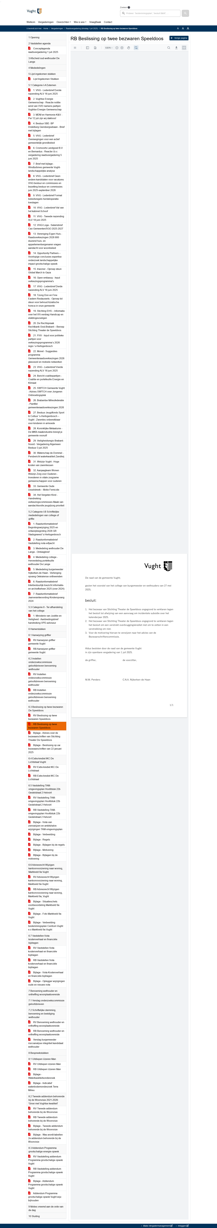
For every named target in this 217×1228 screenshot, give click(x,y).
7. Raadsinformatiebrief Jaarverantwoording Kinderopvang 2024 (46, 597)
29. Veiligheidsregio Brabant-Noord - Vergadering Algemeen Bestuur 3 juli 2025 (46, 444)
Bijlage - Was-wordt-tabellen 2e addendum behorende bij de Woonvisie (45, 1138)
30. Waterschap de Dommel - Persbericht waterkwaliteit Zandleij (46, 455)
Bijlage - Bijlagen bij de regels (49, 845)
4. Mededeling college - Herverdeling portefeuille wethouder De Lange (43, 560)
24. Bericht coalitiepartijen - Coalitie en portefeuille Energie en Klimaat (46, 379)
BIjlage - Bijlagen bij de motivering (43, 857)
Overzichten (63, 22)
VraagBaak (95, 22)
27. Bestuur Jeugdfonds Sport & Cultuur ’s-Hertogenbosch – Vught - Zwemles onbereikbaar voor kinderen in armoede (46, 418)
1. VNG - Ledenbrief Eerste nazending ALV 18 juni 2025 (44, 92)
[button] (185, 13)
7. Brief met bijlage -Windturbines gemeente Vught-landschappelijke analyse (44, 167)
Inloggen (182, 1226)
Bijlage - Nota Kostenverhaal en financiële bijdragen (45, 974)
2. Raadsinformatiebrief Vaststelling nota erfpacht (43, 541)
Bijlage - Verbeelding (44, 834)
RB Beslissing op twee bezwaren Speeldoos (42, 726)
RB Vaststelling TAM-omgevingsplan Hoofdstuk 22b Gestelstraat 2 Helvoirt (44, 813)
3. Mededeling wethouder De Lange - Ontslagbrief (45, 550)
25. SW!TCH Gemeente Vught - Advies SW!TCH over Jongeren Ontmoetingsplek (46, 391)
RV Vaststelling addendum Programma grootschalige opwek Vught (45, 1160)
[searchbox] (150, 13)
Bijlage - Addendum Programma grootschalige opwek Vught (45, 1184)
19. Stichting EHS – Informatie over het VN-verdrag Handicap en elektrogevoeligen (46, 314)
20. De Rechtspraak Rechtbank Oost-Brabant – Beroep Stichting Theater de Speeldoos (46, 327)
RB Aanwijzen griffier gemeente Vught (41, 651)
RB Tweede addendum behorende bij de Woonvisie (43, 1119)
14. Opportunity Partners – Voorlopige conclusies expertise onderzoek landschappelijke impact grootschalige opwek (45, 258)
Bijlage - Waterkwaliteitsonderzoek (41, 1076)
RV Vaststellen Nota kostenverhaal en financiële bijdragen (42, 951)
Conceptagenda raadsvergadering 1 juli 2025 (43, 50)
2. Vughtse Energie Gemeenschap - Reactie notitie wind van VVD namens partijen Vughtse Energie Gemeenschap (45, 104)
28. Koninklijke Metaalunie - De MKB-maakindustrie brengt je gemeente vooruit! (45, 432)
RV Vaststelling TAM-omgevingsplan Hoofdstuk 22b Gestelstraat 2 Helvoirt (44, 801)
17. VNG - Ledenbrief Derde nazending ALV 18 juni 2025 (45, 288)
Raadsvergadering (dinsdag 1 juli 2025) (82, 28)
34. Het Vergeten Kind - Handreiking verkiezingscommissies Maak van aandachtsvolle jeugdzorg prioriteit (46, 500)
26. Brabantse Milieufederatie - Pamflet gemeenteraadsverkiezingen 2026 (46, 404)
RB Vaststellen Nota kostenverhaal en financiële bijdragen (42, 964)
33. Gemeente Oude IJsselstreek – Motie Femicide (43, 488)
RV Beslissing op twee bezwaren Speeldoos (42, 717)
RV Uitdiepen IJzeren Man (47, 1064)
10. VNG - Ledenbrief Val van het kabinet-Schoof (46, 209)
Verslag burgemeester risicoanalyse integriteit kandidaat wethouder (45, 1043)
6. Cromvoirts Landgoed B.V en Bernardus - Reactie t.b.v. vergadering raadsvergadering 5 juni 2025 (45, 153)
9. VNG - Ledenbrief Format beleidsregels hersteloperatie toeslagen (45, 199)
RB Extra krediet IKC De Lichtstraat (43, 778)
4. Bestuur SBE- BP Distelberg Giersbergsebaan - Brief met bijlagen (46, 127)
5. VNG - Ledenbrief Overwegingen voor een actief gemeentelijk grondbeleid (43, 139)
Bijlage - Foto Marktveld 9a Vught (44, 916)
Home (45, 28)
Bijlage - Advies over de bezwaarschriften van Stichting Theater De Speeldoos (44, 736)
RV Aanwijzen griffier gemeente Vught (41, 642)
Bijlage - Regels (41, 839)
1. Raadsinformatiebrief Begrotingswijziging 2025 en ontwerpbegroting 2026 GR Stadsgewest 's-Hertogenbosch (44, 529)
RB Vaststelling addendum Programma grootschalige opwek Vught (45, 1172)
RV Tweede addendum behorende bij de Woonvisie (43, 1110)
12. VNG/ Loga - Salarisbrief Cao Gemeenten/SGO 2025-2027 (45, 227)
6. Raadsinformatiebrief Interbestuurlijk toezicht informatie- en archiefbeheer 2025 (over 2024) (46, 585)
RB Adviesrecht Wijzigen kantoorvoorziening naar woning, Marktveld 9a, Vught (45, 893)
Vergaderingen (46, 22)
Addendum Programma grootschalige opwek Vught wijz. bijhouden (45, 1197)
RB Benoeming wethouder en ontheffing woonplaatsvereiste (46, 1033)
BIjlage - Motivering (43, 850)
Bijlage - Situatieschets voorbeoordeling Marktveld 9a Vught (43, 905)
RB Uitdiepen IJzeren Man (47, 1069)
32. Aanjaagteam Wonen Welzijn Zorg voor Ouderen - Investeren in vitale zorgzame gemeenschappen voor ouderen (45, 475)
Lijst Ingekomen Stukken (46, 79)
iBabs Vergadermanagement (156, 1226)
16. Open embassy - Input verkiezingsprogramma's (44, 279)
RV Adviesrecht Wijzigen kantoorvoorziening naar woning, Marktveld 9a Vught (45, 880)
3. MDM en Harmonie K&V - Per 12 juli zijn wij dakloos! (45, 116)
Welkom (31, 22)
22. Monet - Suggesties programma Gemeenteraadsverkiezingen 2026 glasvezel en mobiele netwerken (46, 356)
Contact (108, 22)
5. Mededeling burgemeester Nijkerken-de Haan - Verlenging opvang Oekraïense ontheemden (45, 573)
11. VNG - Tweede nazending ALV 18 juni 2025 (46, 218)
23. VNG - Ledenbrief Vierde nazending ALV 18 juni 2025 (45, 369)
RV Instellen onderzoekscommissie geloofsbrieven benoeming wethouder (42, 679)
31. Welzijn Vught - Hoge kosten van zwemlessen (43, 463)
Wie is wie (79, 22)
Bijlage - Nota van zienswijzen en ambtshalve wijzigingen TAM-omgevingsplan (45, 826)
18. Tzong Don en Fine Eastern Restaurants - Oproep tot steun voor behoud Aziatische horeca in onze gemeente (45, 300)
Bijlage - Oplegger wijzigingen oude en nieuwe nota (46, 983)
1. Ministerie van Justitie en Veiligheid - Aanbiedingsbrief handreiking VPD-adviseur (45, 619)
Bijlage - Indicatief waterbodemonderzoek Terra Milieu (43, 1086)
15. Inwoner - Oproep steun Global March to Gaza (45, 271)
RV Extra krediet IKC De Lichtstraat (43, 769)
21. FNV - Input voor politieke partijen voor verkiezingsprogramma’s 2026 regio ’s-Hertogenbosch (46, 340)
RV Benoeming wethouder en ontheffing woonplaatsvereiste (46, 1024)
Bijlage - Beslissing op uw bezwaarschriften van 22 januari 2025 (45, 749)
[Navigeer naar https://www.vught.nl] (34, 11)
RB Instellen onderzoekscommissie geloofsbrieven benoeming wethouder (42, 695)
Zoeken (123, 7)
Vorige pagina (180, 38)
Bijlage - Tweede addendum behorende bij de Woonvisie (45, 1128)
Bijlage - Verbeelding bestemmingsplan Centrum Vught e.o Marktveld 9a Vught (45, 926)
